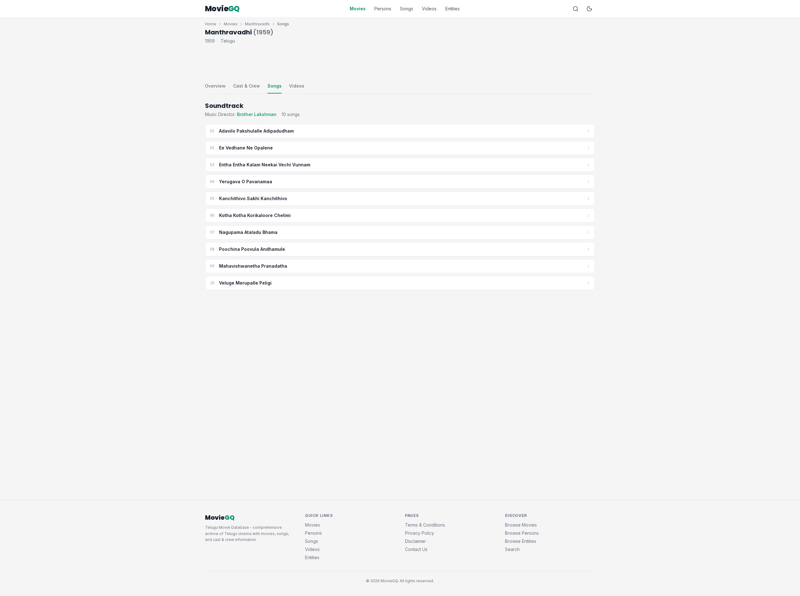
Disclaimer (415, 541)
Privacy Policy (419, 533)
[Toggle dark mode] (589, 8)
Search (512, 549)
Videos (429, 8)
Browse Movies (521, 525)
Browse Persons (522, 533)
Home (210, 24)
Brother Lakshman (257, 114)
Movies (358, 8)
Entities (452, 8)
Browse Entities (520, 541)
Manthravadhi (257, 24)
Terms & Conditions (425, 525)
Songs (406, 8)
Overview (215, 85)
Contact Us (416, 549)
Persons (382, 8)
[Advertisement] (400, 62)
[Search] (575, 8)
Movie (222, 9)
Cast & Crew (246, 85)
